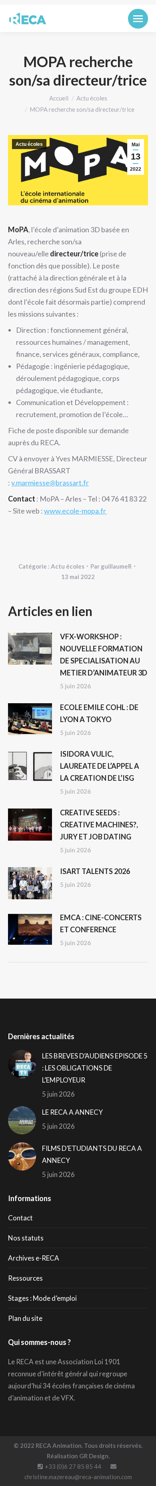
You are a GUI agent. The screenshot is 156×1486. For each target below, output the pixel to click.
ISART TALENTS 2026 (95, 871)
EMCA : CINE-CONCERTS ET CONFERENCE (101, 923)
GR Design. (94, 1455)
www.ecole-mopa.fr (75, 510)
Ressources (25, 1278)
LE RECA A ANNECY (72, 1112)
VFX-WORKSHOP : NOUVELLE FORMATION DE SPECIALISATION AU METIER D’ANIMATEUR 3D (103, 654)
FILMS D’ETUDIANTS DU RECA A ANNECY (92, 1154)
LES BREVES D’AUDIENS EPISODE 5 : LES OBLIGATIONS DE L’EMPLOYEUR (95, 1068)
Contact (20, 1218)
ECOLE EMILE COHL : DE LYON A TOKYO (99, 713)
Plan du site (25, 1318)
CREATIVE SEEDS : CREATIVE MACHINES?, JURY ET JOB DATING (99, 824)
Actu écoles (29, 144)
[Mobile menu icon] (138, 19)
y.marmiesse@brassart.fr (50, 482)
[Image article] (30, 648)
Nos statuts (26, 1238)
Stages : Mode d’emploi (42, 1298)
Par (111, 566)
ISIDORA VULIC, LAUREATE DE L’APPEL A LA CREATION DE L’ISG (99, 765)
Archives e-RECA (33, 1258)
